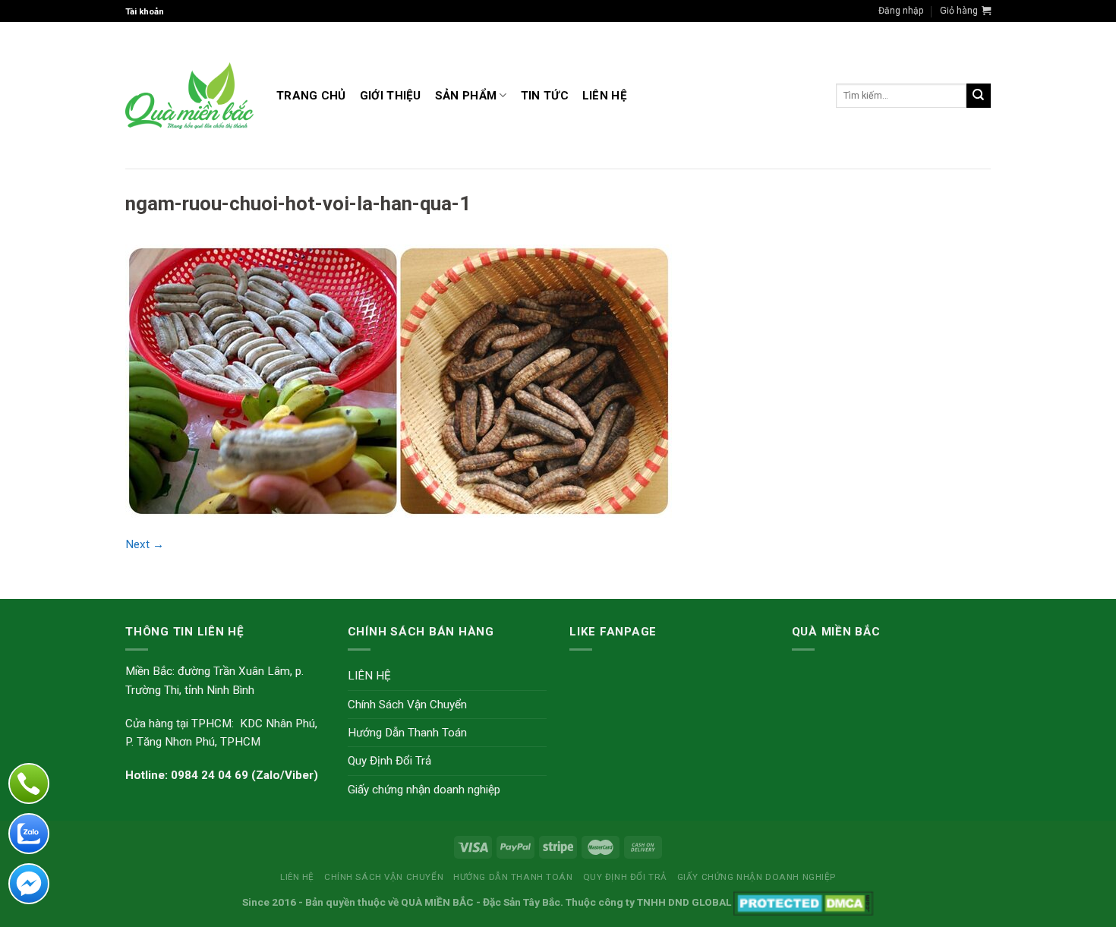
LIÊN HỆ (604, 95)
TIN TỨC (545, 95)
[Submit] (978, 96)
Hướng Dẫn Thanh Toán (407, 732)
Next (144, 544)
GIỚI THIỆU (390, 95)
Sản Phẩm (466, 95)
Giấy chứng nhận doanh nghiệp (424, 789)
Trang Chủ (311, 95)
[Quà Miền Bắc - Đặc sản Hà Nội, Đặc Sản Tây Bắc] (189, 95)
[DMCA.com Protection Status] (803, 902)
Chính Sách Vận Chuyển (407, 704)
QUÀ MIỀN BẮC (437, 902)
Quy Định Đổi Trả (389, 761)
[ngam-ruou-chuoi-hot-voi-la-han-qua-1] (398, 380)
